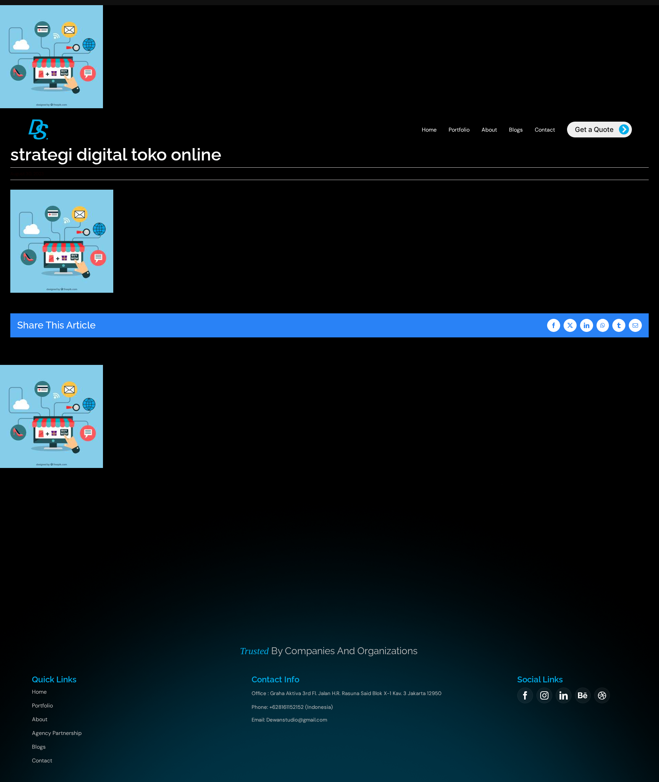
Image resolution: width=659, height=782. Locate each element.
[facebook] (525, 695)
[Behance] (583, 695)
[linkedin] (563, 695)
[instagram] (544, 695)
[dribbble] (602, 695)
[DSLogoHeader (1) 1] (38, 121)
